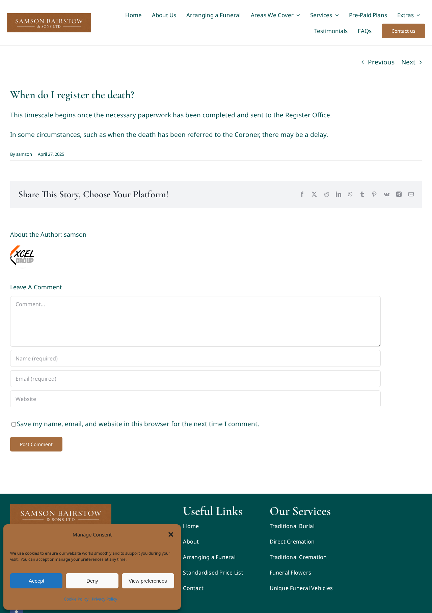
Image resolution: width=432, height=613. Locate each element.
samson (24, 154)
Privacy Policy (104, 599)
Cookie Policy (76, 599)
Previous (381, 62)
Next (408, 62)
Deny (92, 581)
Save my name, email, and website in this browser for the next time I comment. (138, 423)
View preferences (148, 581)
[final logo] (60, 506)
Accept (36, 581)
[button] (170, 534)
